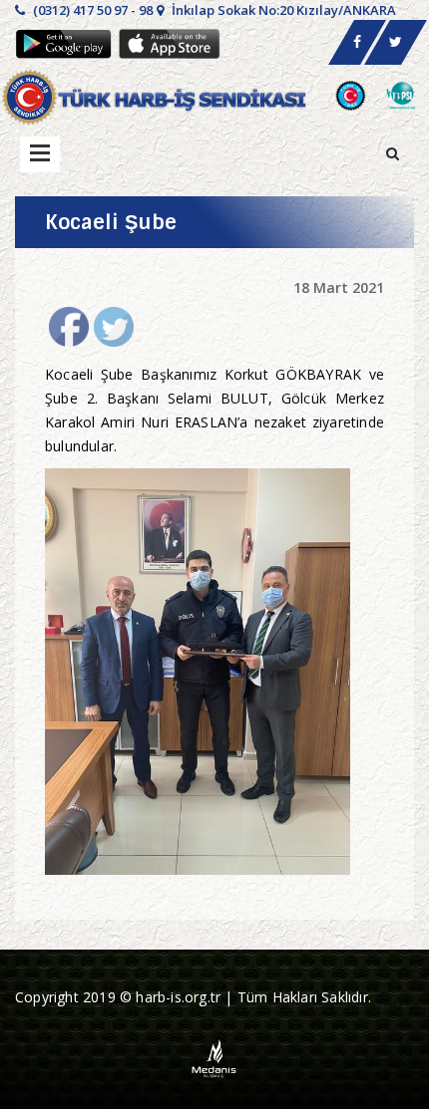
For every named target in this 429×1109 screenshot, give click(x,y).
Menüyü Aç (40, 154)
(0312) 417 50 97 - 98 (91, 10)
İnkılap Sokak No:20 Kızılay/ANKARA (282, 10)
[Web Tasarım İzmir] (215, 1056)
